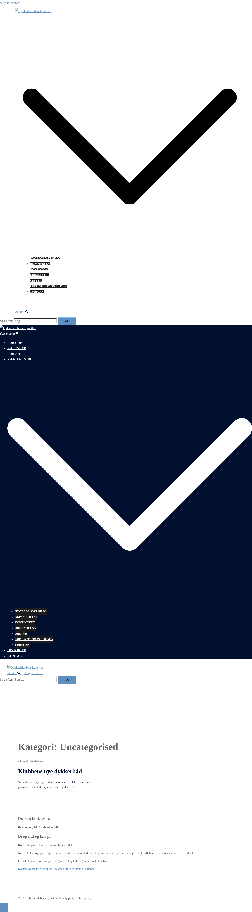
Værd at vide (33, 36)
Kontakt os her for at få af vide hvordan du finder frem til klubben (56, 868)
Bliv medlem (40, 263)
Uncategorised (37, 761)
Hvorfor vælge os (45, 258)
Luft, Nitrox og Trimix (48, 286)
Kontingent (39, 269)
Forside (29, 20)
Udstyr (36, 280)
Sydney (87, 898)
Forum (28, 31)
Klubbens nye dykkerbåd (50, 771)
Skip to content (10, 3)
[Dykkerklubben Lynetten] (33, 11)
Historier (31, 297)
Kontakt (30, 302)
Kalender (31, 25)
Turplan (37, 291)
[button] (23, 311)
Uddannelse (39, 274)
